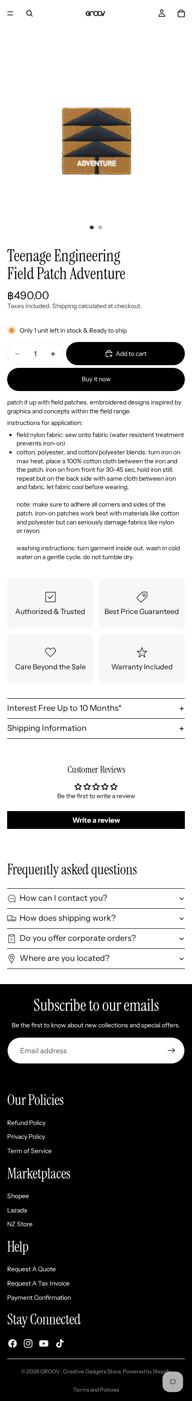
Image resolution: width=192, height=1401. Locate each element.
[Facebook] (12, 1343)
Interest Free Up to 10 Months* (64, 708)
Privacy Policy (26, 1137)
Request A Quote (31, 1269)
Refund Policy (26, 1123)
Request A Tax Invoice (38, 1283)
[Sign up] (171, 1050)
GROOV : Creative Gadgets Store (80, 1371)
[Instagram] (28, 1343)
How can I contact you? (63, 898)
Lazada (17, 1210)
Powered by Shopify (147, 1371)
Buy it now (96, 379)
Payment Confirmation (39, 1298)
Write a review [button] (96, 820)
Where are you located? (64, 958)
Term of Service (29, 1151)
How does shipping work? (68, 918)
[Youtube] (43, 1343)
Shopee (18, 1196)
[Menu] (10, 13)
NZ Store (20, 1224)
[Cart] (181, 13)
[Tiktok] (59, 1343)
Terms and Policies (96, 1389)
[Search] (29, 13)
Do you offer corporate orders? (78, 938)
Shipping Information (47, 728)
